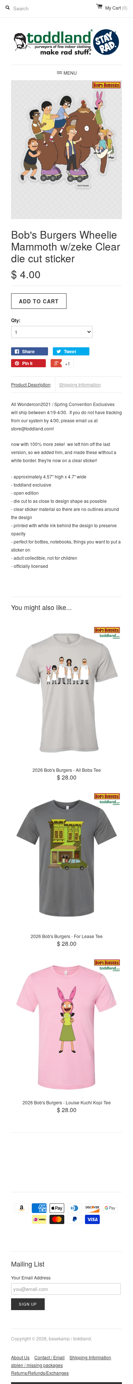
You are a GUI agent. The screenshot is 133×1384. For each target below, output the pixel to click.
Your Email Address (31, 1277)
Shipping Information (80, 384)
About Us (20, 1357)
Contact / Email (49, 1357)
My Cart (116, 7)
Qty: (15, 320)
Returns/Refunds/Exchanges (40, 1373)
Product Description (31, 384)
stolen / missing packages (37, 1365)
